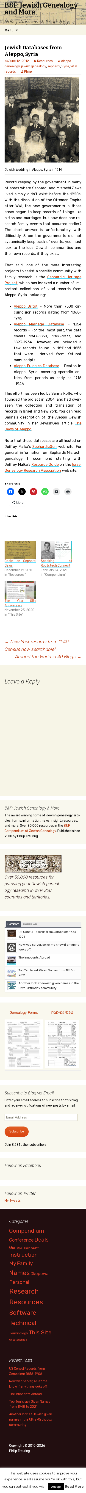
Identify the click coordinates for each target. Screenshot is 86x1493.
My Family (21, 1263)
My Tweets (13, 1201)
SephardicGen (44, 446)
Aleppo (66, 61)
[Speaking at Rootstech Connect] (56, 550)
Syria (65, 66)
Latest (13, 924)
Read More (74, 1487)
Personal (19, 1282)
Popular (30, 924)
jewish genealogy (33, 66)
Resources (45, 61)
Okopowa (39, 1273)
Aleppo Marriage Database (39, 324)
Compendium (26, 1230)
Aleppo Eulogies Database (36, 366)
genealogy (12, 66)
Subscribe (16, 1131)
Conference (21, 1240)
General (16, 1247)
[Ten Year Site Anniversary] (20, 590)
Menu (9, 30)
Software (22, 1312)
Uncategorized (18, 1339)
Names (19, 1273)
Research (24, 1291)
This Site (40, 1332)
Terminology (18, 1333)
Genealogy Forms (24, 1013)
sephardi (53, 66)
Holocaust (31, 1248)
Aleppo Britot (26, 306)
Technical (22, 1323)
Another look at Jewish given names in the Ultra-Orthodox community (30, 1419)
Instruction (23, 1255)
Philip (28, 72)
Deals (41, 1239)
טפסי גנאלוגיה (62, 1012)
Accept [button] (56, 1486)
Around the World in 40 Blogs (48, 656)
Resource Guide (45, 464)
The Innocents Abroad (34, 957)
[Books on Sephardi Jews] (20, 550)
